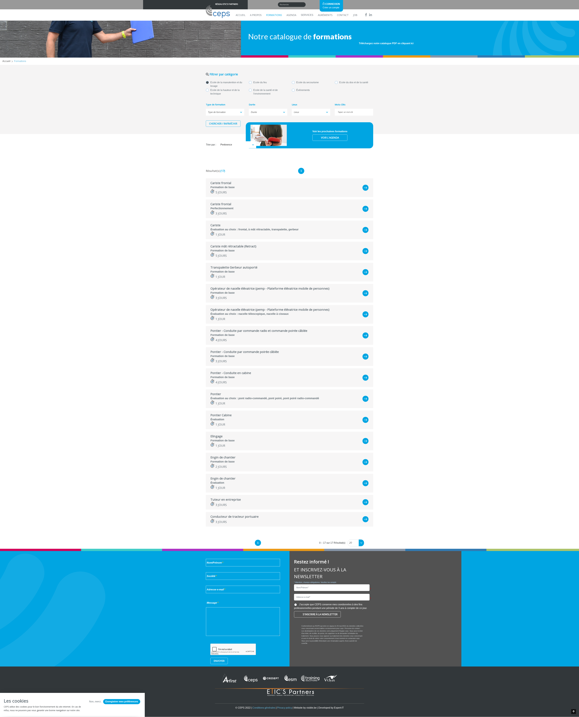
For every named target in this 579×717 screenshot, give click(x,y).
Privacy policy (284, 707)
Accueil (240, 15)
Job (355, 15)
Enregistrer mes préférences (121, 701)
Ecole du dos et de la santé (353, 82)
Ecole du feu (260, 82)
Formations (274, 15)
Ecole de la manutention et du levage (226, 84)
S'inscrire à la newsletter (320, 614)
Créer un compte (331, 7)
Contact (343, 15)
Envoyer (219, 661)
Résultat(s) (213, 171)
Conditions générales (263, 707)
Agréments (325, 15)
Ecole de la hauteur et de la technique (225, 92)
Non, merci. (95, 701)
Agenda (291, 15)
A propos (256, 15)
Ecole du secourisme (307, 82)
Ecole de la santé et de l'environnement (265, 92)
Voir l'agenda (330, 137)
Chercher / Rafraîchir (223, 123)
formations (20, 61)
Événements (303, 90)
